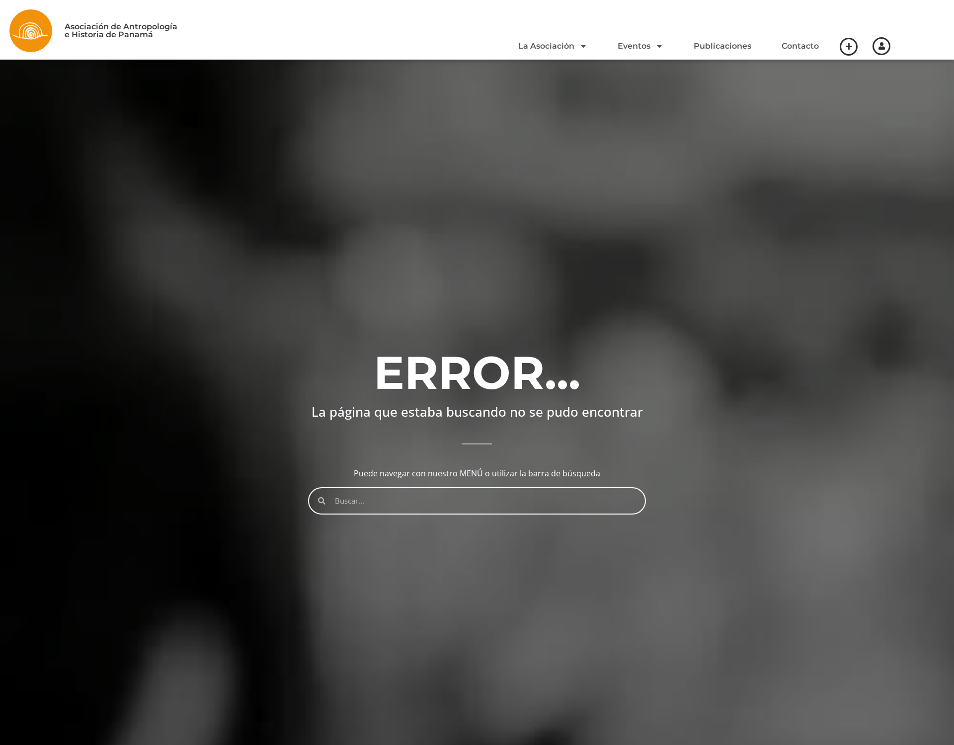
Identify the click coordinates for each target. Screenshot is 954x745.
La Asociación (546, 46)
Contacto (800, 46)
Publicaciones (722, 46)
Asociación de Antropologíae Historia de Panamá (121, 30)
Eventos (634, 46)
